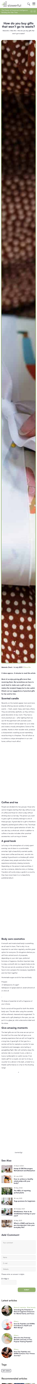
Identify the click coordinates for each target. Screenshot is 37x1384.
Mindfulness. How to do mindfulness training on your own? (24, 1214)
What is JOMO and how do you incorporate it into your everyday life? (24, 1225)
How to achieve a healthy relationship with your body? (23, 1181)
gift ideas (6, 1370)
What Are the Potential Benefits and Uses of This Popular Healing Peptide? (23, 1339)
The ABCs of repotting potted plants (22, 1192)
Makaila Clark (6, 667)
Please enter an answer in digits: (13, 1274)
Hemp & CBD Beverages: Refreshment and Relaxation (24, 1170)
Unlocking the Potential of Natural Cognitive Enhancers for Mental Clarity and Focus (24, 1312)
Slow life (27, 667)
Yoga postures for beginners (24, 1201)
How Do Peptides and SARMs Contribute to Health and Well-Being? (24, 1326)
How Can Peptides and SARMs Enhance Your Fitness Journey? (24, 1353)
